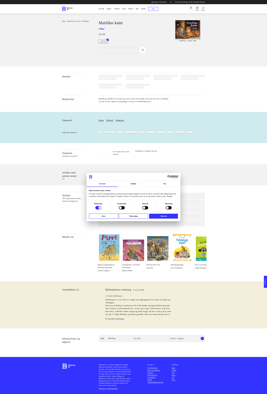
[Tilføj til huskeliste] (143, 50)
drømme (120, 120)
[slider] (187, 35)
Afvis (103, 216)
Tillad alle (163, 216)
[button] (152, 338)
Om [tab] (164, 184)
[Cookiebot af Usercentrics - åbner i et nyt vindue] (169, 176)
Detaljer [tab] (133, 184)
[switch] (122, 207)
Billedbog (103, 41)
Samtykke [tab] (102, 184)
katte (101, 120)
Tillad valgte (133, 216)
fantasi (109, 120)
